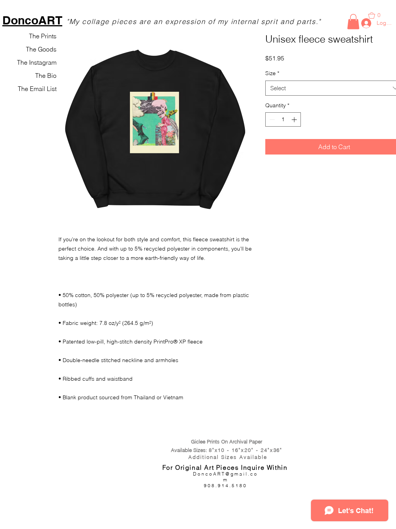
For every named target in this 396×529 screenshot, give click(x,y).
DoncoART (32, 20)
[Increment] (295, 119)
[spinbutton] (283, 119)
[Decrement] (271, 119)
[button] (353, 21)
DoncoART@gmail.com (225, 477)
